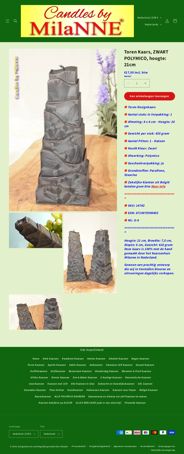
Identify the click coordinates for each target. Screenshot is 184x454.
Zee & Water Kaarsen (85, 377)
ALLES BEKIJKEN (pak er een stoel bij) (98, 402)
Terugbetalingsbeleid (99, 446)
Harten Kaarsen (96, 358)
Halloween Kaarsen (97, 390)
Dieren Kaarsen (60, 377)
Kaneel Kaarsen (145, 364)
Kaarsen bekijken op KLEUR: (55, 402)
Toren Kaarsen (35, 364)
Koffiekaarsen (38, 371)
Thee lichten (56, 390)
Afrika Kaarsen (39, 377)
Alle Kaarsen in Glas (82, 383)
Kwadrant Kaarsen (73, 358)
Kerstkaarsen (75, 390)
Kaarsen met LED (57, 383)
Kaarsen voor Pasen (124, 390)
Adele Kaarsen (77, 364)
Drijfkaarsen (57, 371)
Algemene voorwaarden (125, 446)
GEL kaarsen (145, 383)
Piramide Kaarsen (135, 402)
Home (35, 358)
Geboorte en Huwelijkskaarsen (116, 383)
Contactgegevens (166, 446)
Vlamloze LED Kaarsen (119, 364)
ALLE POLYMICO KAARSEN (69, 396)
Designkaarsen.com (27, 446)
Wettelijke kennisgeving (163, 450)
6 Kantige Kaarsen (111, 377)
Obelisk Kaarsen (118, 358)
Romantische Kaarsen (138, 377)
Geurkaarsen (36, 383)
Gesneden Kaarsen (35, 390)
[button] (8, 21)
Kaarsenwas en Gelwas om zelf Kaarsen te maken (117, 396)
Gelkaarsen (96, 364)
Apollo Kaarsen (57, 364)
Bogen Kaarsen (140, 358)
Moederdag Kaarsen (106, 371)
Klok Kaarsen (50, 358)
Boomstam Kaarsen (80, 371)
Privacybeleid (78, 446)
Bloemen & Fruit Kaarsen (136, 371)
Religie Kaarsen (148, 390)
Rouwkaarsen (43, 396)
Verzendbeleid (147, 446)
